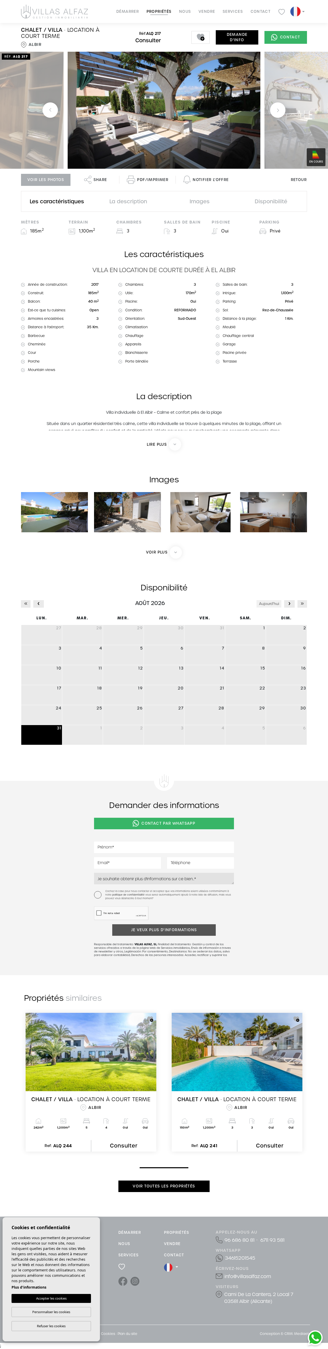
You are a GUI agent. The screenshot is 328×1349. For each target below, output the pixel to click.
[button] (164, 552)
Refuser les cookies (51, 1326)
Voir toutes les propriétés (164, 1186)
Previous (50, 110)
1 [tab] (141, 1167)
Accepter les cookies (51, 1298)
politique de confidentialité (128, 894)
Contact (261, 11)
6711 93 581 (272, 1240)
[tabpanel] (91, 1082)
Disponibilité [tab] (271, 201)
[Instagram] (134, 1281)
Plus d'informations (29, 1287)
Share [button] (100, 179)
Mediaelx (302, 1334)
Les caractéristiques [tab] (57, 201)
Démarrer (127, 11)
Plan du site (127, 1334)
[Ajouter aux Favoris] (200, 37)
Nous (185, 11)
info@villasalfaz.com (247, 1276)
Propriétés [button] (159, 11)
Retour (299, 179)
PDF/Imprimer (152, 179)
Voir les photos (45, 179)
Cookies (108, 1334)
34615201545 (240, 1258)
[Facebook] (123, 1281)
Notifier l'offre (211, 179)
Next (277, 110)
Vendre (207, 11)
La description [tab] (128, 201)
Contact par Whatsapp (168, 823)
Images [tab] (200, 201)
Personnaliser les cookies (51, 1312)
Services (233, 11)
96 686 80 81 (239, 1240)
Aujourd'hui (269, 603)
